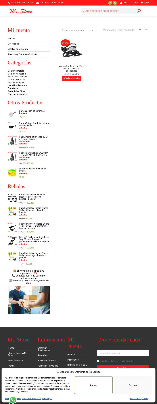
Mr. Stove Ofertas (16, 79)
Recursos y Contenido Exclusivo (23, 54)
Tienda (11, 348)
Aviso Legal (47, 399)
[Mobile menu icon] (147, 11)
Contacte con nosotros (52, 3)
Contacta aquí (23, 275)
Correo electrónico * (107, 348)
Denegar (133, 385)
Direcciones (13, 44)
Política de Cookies (47, 360)
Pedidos (11, 38)
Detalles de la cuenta (18, 49)
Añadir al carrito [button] (71, 78)
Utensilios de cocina (17, 85)
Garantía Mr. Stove (16, 91)
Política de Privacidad (31, 399)
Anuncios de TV (15, 360)
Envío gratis (23, 270)
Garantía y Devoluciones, (26, 280)
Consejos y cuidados (17, 94)
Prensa (11, 366)
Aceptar (93, 385)
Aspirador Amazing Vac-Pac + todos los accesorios (71, 68)
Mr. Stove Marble (16, 71)
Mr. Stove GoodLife (17, 74)
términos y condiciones (122, 361)
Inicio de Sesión (130, 3)
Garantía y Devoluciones (44, 349)
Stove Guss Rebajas (17, 77)
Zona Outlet (13, 88)
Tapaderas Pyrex (16, 82)
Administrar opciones (139, 399)
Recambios (43, 355)
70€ (35, 273)
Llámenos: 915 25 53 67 (22, 3)
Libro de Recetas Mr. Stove (17, 354)
